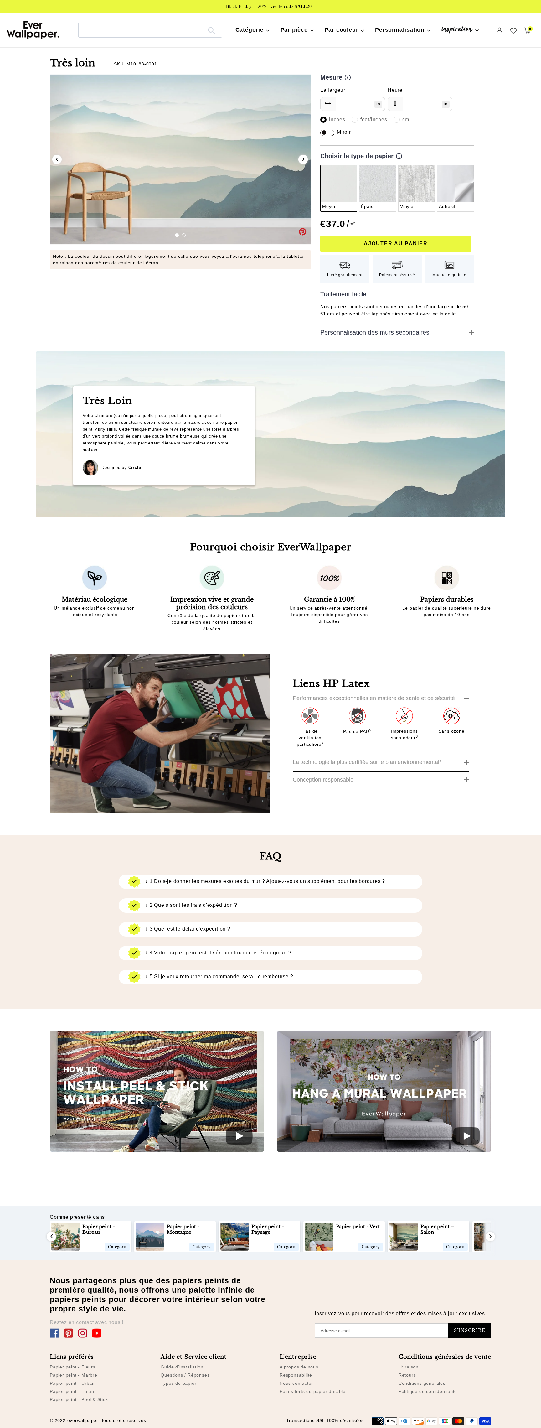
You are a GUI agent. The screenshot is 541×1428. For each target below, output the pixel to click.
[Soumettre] (211, 30)
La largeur (332, 90)
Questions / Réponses (185, 1375)
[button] (177, 235)
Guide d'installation (182, 1366)
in (378, 103)
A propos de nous (299, 1366)
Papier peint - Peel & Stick (79, 1399)
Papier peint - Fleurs (72, 1366)
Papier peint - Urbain (73, 1383)
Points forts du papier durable (313, 1391)
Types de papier (178, 1383)
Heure (395, 90)
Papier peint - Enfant (73, 1391)
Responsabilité (296, 1375)
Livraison (409, 1366)
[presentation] (57, 159)
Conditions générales (422, 1383)
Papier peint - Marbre (73, 1375)
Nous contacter (296, 1383)
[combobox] (150, 30)
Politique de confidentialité (428, 1391)
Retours (407, 1375)
